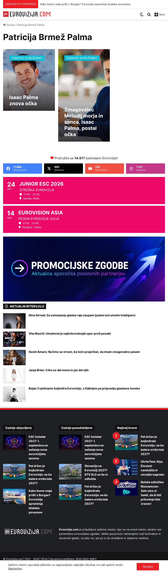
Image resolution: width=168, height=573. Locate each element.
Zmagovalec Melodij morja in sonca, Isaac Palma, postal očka (83, 122)
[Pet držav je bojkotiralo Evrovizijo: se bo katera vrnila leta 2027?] (14, 471)
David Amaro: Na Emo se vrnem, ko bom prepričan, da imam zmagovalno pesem (84, 352)
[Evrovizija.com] (26, 14)
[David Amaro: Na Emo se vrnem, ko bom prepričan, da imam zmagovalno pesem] (14, 357)
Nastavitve (15, 568)
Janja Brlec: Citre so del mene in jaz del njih (59, 370)
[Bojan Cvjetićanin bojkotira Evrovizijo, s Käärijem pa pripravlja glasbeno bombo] (14, 394)
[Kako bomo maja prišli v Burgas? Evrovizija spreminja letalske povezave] (14, 496)
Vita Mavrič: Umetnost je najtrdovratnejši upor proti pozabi (70, 333)
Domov (10, 25)
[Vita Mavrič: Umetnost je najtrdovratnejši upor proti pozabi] (14, 339)
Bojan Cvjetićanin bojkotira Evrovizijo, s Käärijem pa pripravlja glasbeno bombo (84, 388)
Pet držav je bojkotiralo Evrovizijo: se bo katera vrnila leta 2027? (40, 474)
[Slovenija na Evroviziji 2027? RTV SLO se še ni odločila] (70, 471)
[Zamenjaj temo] (142, 16)
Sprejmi (148, 566)
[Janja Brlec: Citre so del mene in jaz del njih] (14, 376)
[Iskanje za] (149, 16)
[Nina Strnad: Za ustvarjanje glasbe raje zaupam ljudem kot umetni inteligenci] (14, 321)
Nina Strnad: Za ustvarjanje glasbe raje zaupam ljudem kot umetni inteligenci (82, 315)
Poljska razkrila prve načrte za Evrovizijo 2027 (69, 4)
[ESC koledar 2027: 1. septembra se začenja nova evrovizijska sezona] (14, 442)
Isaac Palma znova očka (23, 100)
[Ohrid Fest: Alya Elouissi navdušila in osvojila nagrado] (126, 467)
